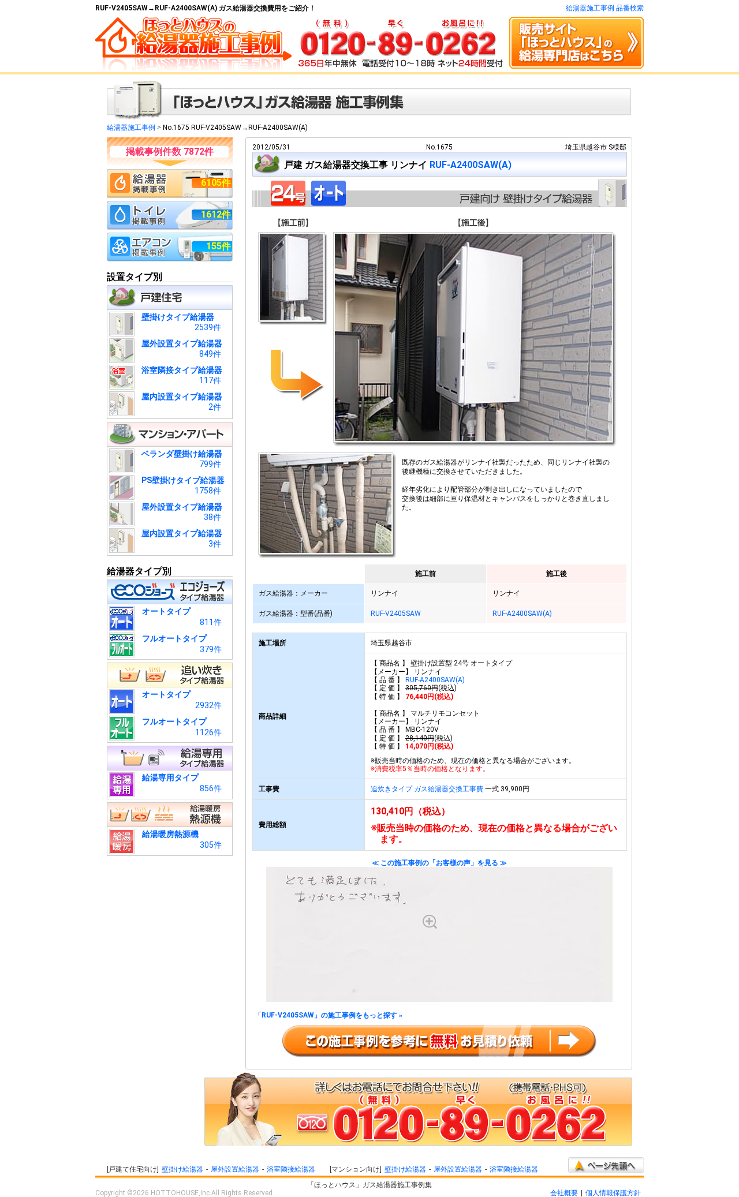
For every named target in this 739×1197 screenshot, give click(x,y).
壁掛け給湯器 (182, 1169)
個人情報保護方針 (613, 1193)
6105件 (216, 182)
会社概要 (564, 1193)
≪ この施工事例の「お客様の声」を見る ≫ (439, 863)
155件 (218, 246)
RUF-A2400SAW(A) (471, 164)
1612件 (216, 214)
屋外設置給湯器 (235, 1169)
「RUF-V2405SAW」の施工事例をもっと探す (328, 1015)
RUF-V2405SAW (396, 613)
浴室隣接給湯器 (291, 1169)
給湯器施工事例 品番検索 (605, 8)
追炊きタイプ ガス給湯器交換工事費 (427, 789)
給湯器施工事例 (131, 128)
